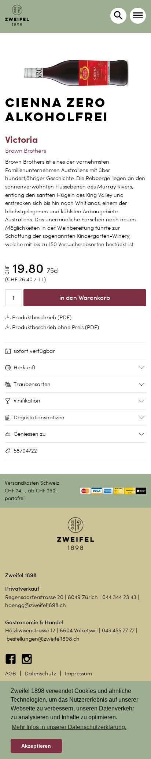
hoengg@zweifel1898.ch (35, 605)
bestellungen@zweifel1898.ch (43, 639)
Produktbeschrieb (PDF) (41, 317)
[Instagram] (26, 662)
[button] (138, 16)
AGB (10, 673)
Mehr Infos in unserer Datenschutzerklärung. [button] (69, 727)
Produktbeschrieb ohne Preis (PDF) (55, 327)
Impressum (78, 673)
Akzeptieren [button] (36, 746)
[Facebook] (11, 662)
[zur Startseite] (17, 15)
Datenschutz (40, 673)
